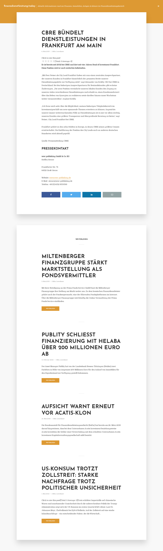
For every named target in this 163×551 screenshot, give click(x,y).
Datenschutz (149, 6)
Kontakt (127, 6)
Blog (112, 6)
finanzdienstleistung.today (19, 6)
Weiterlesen (50, 308)
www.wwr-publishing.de (60, 178)
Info (119, 6)
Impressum (138, 6)
